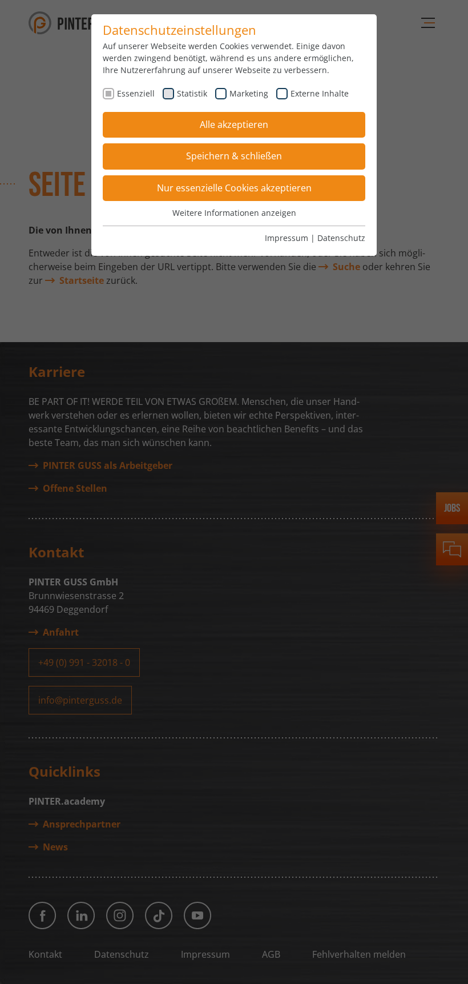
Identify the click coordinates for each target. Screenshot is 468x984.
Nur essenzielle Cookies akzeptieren (234, 188)
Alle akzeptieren (234, 124)
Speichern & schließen (234, 156)
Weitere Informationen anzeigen (234, 212)
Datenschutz (341, 237)
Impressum (286, 237)
